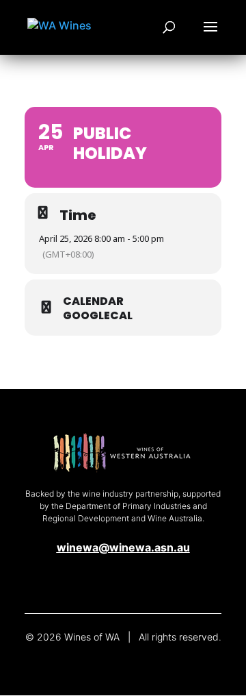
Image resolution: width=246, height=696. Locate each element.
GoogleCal (98, 316)
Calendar (93, 301)
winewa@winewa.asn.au (123, 547)
